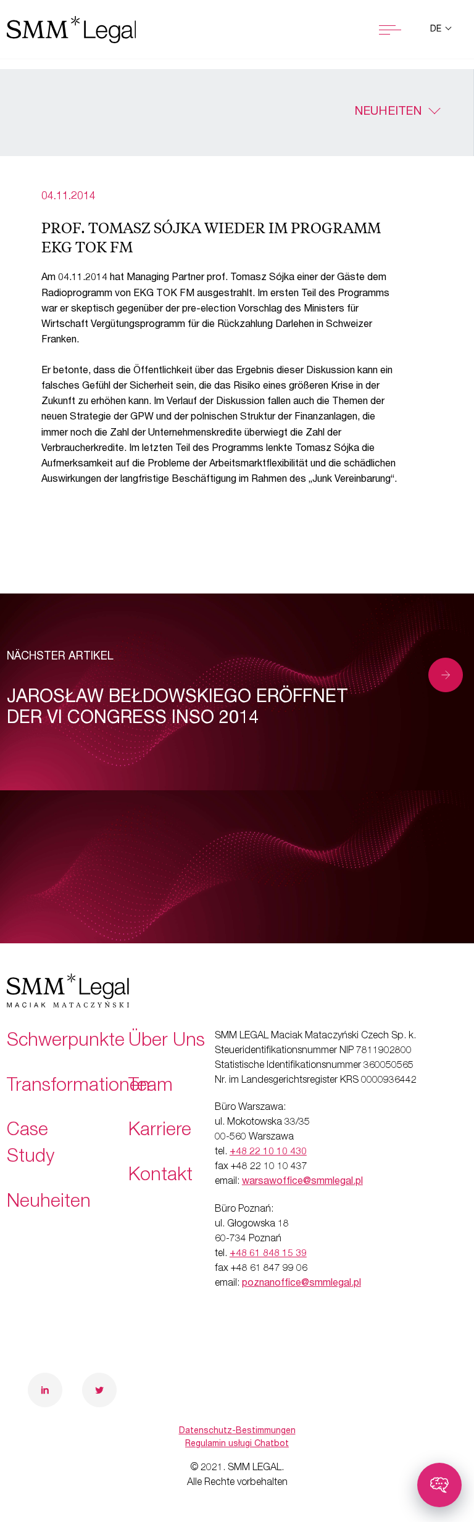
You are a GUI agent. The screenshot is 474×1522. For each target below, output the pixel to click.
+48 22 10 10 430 (268, 1152)
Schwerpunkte (66, 1042)
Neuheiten (388, 112)
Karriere (159, 1131)
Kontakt (160, 1176)
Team (150, 1087)
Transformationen (78, 1087)
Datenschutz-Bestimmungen (237, 1431)
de (437, 29)
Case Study (30, 1144)
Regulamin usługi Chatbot (237, 1444)
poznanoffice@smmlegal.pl (301, 1284)
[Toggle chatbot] (439, 1485)
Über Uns (166, 1042)
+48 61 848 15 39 (268, 1254)
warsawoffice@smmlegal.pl (302, 1182)
